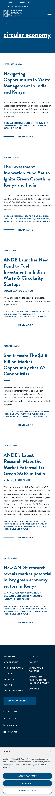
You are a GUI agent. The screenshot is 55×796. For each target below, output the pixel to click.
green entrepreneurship (26, 524)
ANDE (7, 380)
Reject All (27, 783)
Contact (34, 688)
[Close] (51, 751)
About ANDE (11, 656)
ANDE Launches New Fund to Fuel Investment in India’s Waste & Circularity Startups (26, 272)
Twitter (12, 718)
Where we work (13, 667)
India (45, 216)
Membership (11, 662)
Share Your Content (36, 669)
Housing (45, 411)
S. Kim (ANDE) (23, 480)
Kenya (7, 218)
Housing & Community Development (24, 415)
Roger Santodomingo (18, 291)
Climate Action (32, 411)
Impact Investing (12, 128)
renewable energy (30, 526)
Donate (33, 662)
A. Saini (8, 480)
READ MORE (25, 136)
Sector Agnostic (39, 416)
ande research (11, 521)
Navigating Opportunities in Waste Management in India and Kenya (27, 83)
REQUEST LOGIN (24, 2)
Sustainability (11, 414)
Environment (42, 218)
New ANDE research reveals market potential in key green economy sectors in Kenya (27, 577)
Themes (8, 673)
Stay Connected (17, 700)
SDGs (43, 526)
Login (10, 2)
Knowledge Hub (13, 690)
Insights (9, 679)
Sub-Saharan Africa (39, 221)
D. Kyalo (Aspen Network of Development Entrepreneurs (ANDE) (23, 596)
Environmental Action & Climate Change (25, 125)
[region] (27, 771)
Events (8, 685)
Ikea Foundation (32, 216)
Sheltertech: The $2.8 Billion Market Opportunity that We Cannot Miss (25, 364)
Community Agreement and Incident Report (39, 680)
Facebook (11, 711)
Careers (34, 656)
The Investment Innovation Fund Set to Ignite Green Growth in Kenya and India (27, 176)
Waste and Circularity (36, 123)
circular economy (13, 123)
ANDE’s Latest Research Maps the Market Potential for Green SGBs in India (24, 464)
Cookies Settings (27, 791)
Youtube (12, 732)
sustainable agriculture (17, 529)
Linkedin (12, 725)
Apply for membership (18, 6)
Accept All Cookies (27, 776)
